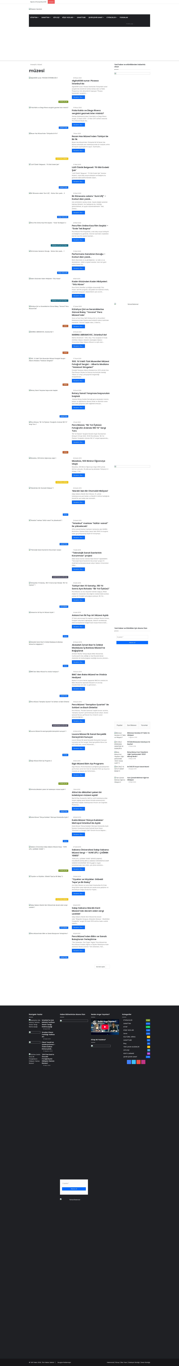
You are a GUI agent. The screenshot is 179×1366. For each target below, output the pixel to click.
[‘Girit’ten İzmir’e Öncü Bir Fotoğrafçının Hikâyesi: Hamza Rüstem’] (34, 1058)
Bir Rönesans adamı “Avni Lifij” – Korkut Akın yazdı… (89, 197)
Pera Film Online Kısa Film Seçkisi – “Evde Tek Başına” (90, 227)
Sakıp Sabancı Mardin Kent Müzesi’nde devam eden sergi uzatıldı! (88, 911)
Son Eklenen (131, 725)
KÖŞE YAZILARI (67, 17)
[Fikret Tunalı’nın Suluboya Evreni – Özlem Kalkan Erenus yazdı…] (34, 1045)
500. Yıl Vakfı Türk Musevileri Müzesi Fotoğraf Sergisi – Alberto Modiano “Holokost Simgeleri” (90, 364)
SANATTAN (45, 17)
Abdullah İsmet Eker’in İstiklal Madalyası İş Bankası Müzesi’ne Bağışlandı (88, 647)
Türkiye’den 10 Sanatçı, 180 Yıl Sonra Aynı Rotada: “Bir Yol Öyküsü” (90, 587)
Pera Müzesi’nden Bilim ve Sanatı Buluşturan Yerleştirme (89, 938)
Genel (125, 1033)
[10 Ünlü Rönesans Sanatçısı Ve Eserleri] (120, 745)
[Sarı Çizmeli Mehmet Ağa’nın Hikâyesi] (120, 781)
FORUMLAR (124, 17)
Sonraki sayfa (100, 967)
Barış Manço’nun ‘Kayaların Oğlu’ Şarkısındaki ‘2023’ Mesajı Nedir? (137, 754)
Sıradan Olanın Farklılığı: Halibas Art (48, 1034)
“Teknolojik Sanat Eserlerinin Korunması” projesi (87, 554)
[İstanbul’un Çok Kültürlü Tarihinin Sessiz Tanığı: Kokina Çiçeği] (34, 1023)
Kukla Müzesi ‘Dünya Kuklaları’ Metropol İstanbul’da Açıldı (88, 821)
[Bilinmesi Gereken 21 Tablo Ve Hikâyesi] (120, 735)
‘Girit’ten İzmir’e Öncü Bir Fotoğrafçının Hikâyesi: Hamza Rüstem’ (48, 1058)
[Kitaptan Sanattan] (35, 9)
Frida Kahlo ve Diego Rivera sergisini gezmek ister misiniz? (88, 112)
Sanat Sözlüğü (145, 1362)
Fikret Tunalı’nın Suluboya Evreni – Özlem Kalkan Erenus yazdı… (48, 1045)
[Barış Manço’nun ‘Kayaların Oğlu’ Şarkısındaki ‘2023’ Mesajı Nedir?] (120, 757)
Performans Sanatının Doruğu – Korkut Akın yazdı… (88, 255)
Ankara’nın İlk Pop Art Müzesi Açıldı (90, 615)
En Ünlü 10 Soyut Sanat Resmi (138, 767)
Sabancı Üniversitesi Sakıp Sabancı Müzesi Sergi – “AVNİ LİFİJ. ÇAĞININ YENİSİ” (90, 852)
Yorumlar (144, 725)
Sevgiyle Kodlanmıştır (64, 1362)
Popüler (120, 725)
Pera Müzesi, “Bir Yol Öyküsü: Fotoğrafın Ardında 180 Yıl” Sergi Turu (89, 428)
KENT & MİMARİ (128, 1053)
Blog (124, 1043)
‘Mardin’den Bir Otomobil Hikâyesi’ (90, 490)
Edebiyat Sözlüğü (134, 1362)
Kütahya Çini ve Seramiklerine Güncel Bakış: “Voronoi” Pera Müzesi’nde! (88, 312)
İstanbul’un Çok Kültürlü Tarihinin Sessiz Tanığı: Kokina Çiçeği (48, 1023)
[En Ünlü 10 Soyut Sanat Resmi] (120, 770)
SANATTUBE (81, 17)
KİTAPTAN (33, 17)
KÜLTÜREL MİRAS (129, 1037)
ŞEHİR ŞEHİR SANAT (96, 17)
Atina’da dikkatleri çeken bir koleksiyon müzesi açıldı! (87, 794)
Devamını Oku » (78, 97)
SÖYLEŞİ (56, 17)
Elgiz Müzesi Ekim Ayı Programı (88, 763)
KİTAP (125, 1027)
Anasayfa (33, 64)
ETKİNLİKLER (111, 17)
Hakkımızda (110, 1362)
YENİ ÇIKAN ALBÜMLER (131, 1047)
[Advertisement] (89, 43)
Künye (117, 1362)
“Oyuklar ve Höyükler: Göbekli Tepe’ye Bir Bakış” (87, 881)
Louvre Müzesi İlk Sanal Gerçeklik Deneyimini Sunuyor (89, 735)
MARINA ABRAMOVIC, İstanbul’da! (89, 334)
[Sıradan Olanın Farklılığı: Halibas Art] (34, 1035)
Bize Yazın (124, 1362)
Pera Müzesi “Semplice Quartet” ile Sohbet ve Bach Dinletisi (90, 706)
